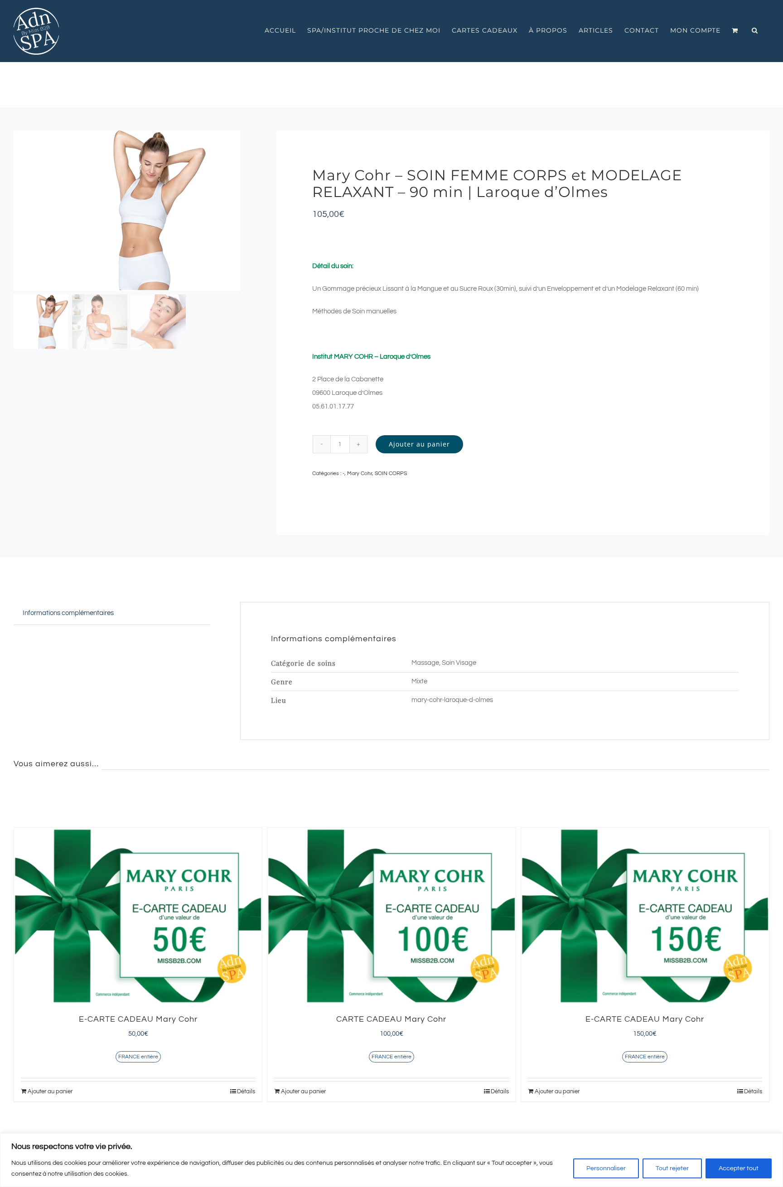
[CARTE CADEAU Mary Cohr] (391, 916)
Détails (246, 1091)
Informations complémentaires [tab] (68, 613)
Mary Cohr (359, 473)
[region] (391, 1160)
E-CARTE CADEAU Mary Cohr (138, 1019)
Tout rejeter (672, 1168)
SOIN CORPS (391, 473)
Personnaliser (606, 1168)
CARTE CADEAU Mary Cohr (391, 1019)
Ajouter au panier (419, 444)
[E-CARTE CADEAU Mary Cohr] (138, 916)
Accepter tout (739, 1168)
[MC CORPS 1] (129, 210)
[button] (755, 30)
